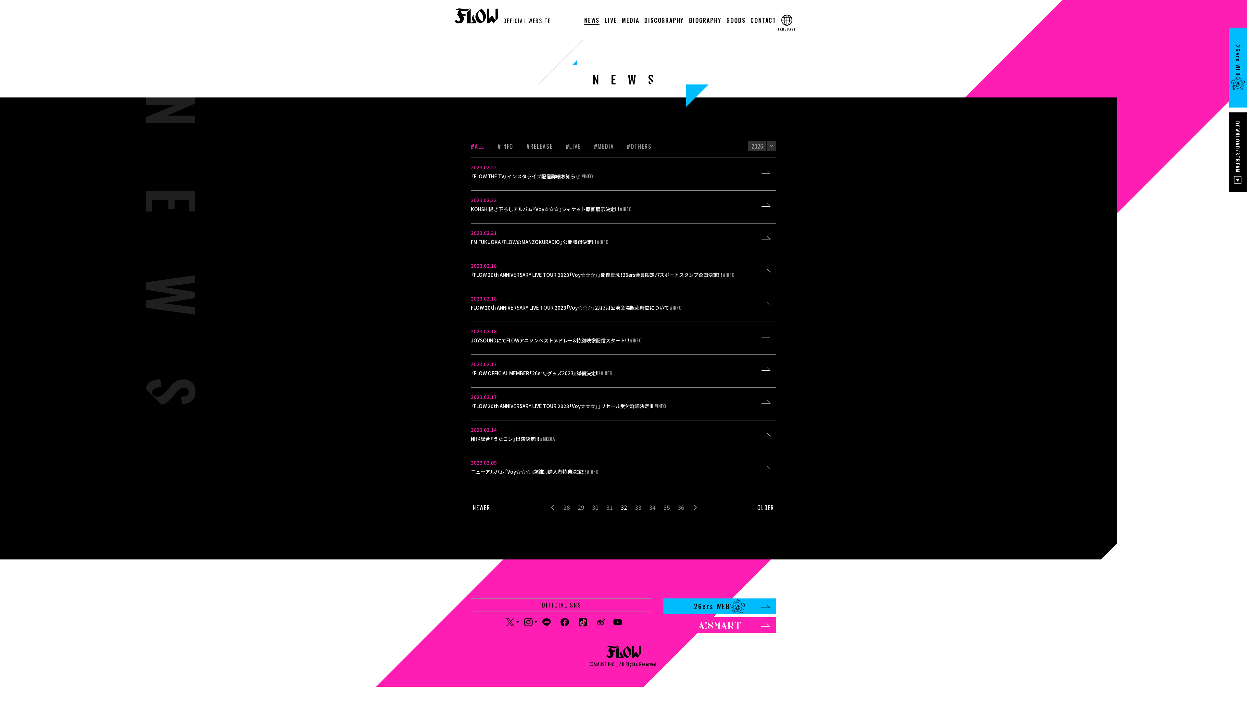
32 (624, 507)
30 (595, 507)
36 (681, 507)
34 (652, 507)
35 (666, 507)
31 (609, 507)
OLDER (765, 507)
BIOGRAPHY (705, 20)
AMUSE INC (604, 663)
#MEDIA (604, 146)
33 (638, 507)
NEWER (481, 507)
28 (566, 507)
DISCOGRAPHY (664, 20)
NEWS (591, 20)
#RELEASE (539, 146)
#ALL (478, 146)
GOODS (735, 20)
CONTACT (763, 20)
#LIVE (573, 146)
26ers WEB (712, 606)
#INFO (505, 146)
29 (581, 507)
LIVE (611, 20)
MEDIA (630, 20)
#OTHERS (639, 146)
